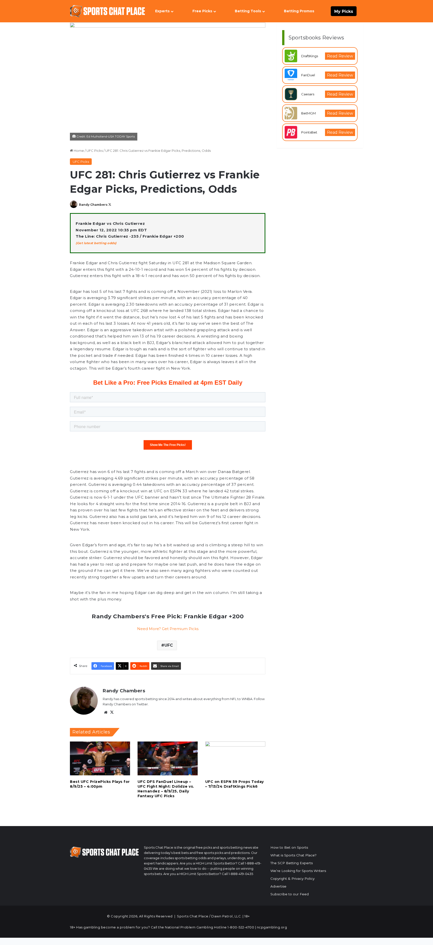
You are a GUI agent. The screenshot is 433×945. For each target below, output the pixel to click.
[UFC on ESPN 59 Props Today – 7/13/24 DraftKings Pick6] (235, 758)
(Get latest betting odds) (96, 243)
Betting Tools (248, 11)
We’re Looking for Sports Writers (298, 871)
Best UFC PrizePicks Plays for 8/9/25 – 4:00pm (100, 784)
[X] (112, 712)
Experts (162, 11)
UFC (168, 645)
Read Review (340, 56)
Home (78, 151)
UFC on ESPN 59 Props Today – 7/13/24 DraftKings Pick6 (234, 784)
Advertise (278, 886)
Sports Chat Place (192, 916)
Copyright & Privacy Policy (292, 878)
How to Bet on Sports (289, 847)
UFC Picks (94, 151)
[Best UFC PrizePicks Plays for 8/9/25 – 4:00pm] (100, 758)
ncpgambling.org (272, 927)
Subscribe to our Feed (289, 894)
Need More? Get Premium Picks (167, 628)
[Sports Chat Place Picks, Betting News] (107, 11)
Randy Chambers (93, 205)
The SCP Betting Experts (291, 863)
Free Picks (202, 11)
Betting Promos (299, 11)
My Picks (343, 11)
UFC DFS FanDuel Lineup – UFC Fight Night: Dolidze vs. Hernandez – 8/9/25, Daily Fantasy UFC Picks (166, 788)
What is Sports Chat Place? (293, 855)
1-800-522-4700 (241, 927)
